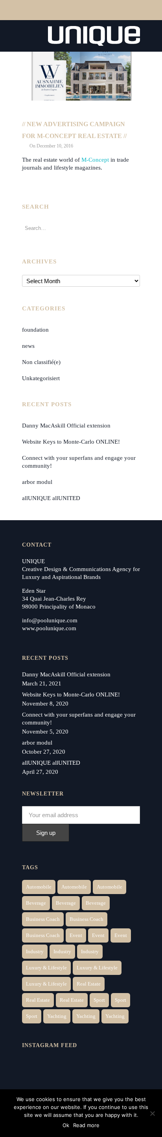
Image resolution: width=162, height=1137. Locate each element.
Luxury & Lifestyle (46, 968)
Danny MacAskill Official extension (66, 425)
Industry (35, 951)
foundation (35, 330)
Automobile (39, 887)
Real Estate (89, 984)
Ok (66, 1125)
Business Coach (43, 919)
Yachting (56, 1016)
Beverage (36, 903)
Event (76, 935)
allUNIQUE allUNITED (51, 498)
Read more (86, 1125)
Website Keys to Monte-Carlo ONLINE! (71, 442)
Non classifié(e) (41, 362)
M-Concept (95, 160)
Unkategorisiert (41, 378)
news (28, 346)
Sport (99, 1000)
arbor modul (37, 482)
